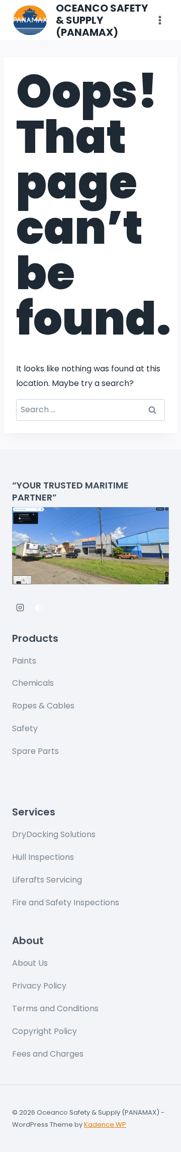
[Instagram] (20, 607)
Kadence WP (105, 1124)
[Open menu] (159, 20)
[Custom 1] (39, 607)
